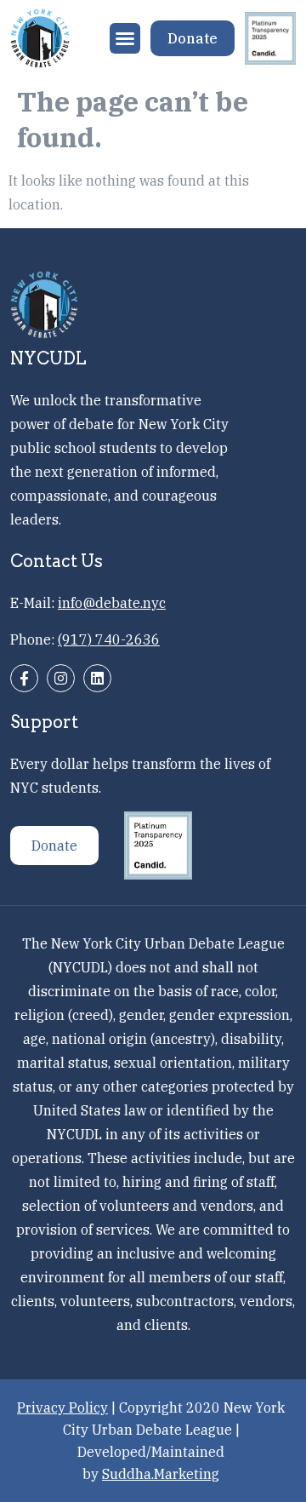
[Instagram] (61, 678)
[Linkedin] (97, 678)
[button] (125, 38)
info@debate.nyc (112, 602)
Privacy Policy (62, 1407)
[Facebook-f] (24, 678)
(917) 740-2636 (109, 639)
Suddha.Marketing (160, 1473)
